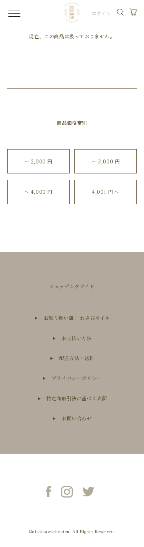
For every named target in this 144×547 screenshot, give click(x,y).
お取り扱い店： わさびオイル (77, 317)
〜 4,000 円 (38, 191)
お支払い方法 (77, 337)
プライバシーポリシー (77, 377)
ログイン (101, 13)
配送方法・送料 (76, 357)
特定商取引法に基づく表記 (76, 398)
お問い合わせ (77, 418)
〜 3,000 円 (106, 161)
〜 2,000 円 (38, 161)
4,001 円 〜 (105, 191)
